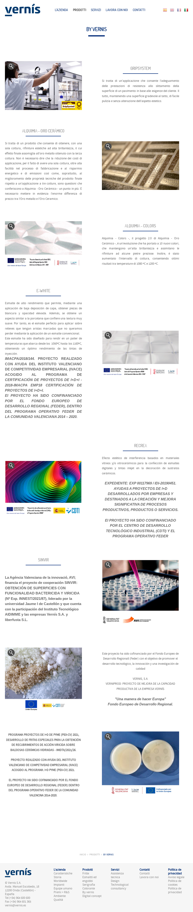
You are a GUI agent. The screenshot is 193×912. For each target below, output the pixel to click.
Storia (57, 877)
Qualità (58, 900)
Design (115, 881)
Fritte (85, 873)
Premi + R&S (61, 892)
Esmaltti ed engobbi (89, 879)
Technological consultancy (120, 886)
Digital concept (91, 896)
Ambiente (60, 896)
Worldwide (60, 881)
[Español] (165, 9)
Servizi (96, 10)
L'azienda (61, 10)
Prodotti (79, 10)
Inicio (83, 854)
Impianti (59, 885)
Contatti (139, 10)
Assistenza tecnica (117, 875)
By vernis (108, 854)
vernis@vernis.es (15, 905)
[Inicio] (22, 9)
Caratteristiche (63, 873)
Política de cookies (174, 883)
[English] (172, 9)
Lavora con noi (117, 10)
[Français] (179, 9)
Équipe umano (63, 888)
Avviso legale (176, 877)
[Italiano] (186, 9)
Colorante (88, 888)
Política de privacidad (175, 890)
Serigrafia (88, 885)
